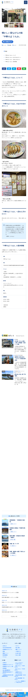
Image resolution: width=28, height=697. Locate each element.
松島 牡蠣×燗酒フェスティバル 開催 (10, 597)
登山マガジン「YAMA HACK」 (20, 666)
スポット (17, 645)
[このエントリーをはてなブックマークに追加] (14, 68)
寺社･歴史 (17, 647)
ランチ (15, 45)
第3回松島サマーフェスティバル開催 (10, 592)
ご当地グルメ (18, 651)
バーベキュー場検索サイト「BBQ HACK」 (20, 682)
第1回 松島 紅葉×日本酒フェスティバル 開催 (12, 612)
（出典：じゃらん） (10, 236)
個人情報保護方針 (6, 670)
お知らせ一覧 (14, 616)
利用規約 (4, 668)
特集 (3, 651)
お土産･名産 (18, 653)
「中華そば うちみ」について (10, 55)
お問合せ (4, 662)
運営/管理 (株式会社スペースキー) (7, 672)
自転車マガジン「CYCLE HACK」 (19, 672)
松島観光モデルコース (7, 649)
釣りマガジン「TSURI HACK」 (20, 669)
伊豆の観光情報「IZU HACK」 (19, 679)
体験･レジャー (18, 649)
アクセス (4, 656)
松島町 (10, 45)
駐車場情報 (4, 655)
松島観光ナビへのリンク (7, 664)
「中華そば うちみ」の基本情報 (10, 61)
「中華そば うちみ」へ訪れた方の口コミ (12, 59)
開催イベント (5, 653)
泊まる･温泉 (18, 655)
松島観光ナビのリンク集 (7, 666)
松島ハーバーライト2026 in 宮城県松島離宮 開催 (13, 602)
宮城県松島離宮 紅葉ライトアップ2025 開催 (12, 607)
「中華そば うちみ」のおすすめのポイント (12, 57)
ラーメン (4, 45)
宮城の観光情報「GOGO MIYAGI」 (20, 676)
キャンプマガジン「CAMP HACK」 (19, 663)
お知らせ (4, 645)
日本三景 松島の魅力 (6, 647)
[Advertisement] (14, 447)
